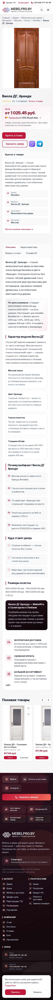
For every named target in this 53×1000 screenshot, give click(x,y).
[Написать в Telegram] (40, 144)
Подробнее (24, 757)
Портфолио (12, 910)
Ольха (27, 20)
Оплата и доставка (37, 779)
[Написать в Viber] (32, 144)
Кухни (9, 888)
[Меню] (48, 10)
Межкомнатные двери (31, 18)
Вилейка (36, 20)
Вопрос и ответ (13, 253)
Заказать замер (15, 144)
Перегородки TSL (15, 901)
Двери (16, 18)
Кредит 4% (38, 892)
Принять (15, 992)
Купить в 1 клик (13, 135)
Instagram (14, 788)
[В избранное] (28, 708)
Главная (6, 18)
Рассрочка (38, 888)
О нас (9, 922)
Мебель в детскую (15, 892)
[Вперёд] (48, 700)
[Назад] (42, 700)
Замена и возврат (41, 903)
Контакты (11, 927)
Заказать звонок (28, 797)
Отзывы (10, 931)
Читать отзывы (36, 101)
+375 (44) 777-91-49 (42, 3)
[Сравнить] (28, 714)
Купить (10, 757)
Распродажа (23, 3)
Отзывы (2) (31, 253)
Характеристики (29, 247)
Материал (6, 20)
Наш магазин (12, 939)
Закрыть (37, 992)
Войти (13, 779)
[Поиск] (41, 10)
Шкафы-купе (12, 897)
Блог (9, 935)
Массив (17, 20)
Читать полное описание (18, 229)
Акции (36, 884)
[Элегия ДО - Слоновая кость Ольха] (17, 723)
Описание (11, 247)
